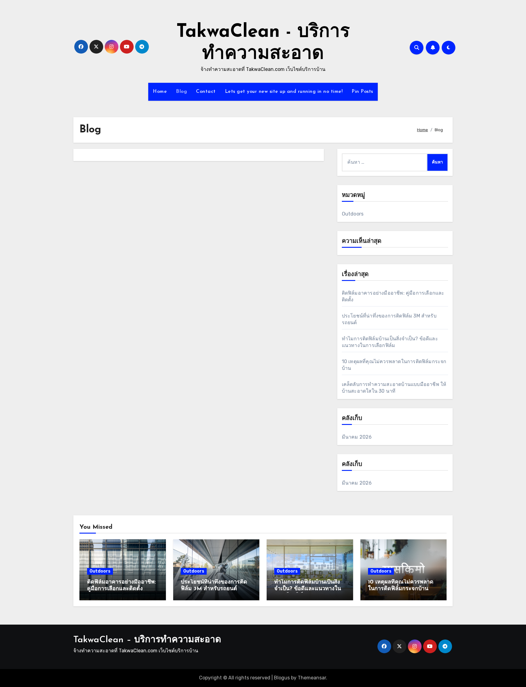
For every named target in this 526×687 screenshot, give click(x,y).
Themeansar (312, 678)
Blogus (282, 678)
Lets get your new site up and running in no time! (284, 91)
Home (160, 91)
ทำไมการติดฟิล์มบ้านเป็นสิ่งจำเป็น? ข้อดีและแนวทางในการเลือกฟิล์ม (307, 589)
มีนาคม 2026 (357, 437)
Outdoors (353, 214)
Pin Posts (362, 91)
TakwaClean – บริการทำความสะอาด (147, 640)
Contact (206, 91)
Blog (181, 91)
